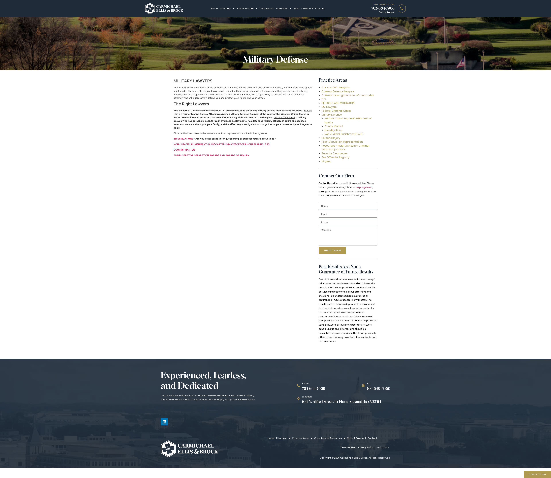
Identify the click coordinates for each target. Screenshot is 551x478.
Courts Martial (333, 126)
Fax (368, 383)
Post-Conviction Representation (342, 142)
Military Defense (332, 114)
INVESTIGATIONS (183, 138)
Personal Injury (331, 138)
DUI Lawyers (329, 107)
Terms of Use (347, 447)
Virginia (326, 161)
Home (214, 8)
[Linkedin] (164, 421)
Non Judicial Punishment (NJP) (343, 134)
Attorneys (225, 8)
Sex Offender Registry (335, 157)
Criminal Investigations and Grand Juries (348, 95)
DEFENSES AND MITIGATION (338, 103)
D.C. (324, 99)
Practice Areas (245, 8)
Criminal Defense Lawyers (338, 91)
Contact (320, 8)
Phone (305, 383)
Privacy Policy (366, 447)
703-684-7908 (383, 8)
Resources (282, 8)
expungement (364, 187)
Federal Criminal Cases (336, 111)
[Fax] (363, 385)
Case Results (267, 8)
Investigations (333, 130)
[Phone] (298, 385)
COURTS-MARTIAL (184, 149)
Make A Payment (303, 8)
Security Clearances (334, 153)
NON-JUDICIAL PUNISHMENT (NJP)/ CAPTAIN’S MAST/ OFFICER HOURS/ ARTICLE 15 (221, 144)
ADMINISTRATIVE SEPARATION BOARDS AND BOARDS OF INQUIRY (211, 155)
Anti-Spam (383, 447)
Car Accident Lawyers (335, 87)
